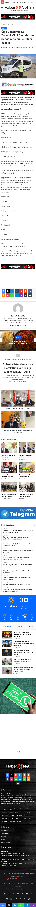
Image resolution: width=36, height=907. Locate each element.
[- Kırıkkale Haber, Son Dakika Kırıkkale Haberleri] (18, 16)
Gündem (28, 812)
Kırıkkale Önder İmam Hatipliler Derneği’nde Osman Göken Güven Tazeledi (23, 669)
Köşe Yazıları (19, 815)
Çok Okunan (7, 626)
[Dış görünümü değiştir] (30, 9)
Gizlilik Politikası (6, 831)
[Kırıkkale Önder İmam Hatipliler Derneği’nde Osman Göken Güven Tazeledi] (7, 670)
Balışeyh (22, 809)
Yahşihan (12, 821)
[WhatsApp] (12, 295)
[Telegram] (17, 295)
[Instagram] (26, 325)
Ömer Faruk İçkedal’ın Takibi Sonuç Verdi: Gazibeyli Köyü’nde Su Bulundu (23, 643)
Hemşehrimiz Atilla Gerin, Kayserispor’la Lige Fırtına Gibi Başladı (23, 652)
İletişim (28, 889)
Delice (29, 809)
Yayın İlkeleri (5, 833)
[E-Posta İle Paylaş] (25, 295)
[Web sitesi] (10, 325)
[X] (8, 291)
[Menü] (2, 9)
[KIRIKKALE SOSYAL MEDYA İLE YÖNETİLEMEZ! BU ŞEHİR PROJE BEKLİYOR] (7, 634)
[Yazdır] (30, 295)
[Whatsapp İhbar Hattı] (18, 696)
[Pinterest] (21, 291)
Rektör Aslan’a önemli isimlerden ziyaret (25, 456)
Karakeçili (5, 815)
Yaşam (19, 821)
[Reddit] (25, 291)
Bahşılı (16, 809)
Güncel (20, 626)
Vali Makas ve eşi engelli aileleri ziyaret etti (26, 495)
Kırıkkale (4, 818)
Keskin (12, 815)
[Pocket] (8, 295)
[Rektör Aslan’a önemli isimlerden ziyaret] (27, 447)
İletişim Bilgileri (5, 842)
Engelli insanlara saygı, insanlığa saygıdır (8, 495)
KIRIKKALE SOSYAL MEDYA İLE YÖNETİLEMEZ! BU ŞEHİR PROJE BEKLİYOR (23, 634)
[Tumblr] (17, 291)
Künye (3, 839)
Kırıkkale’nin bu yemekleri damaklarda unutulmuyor (18, 342)
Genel (11, 24)
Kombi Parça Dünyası (23, 880)
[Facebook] (3, 291)
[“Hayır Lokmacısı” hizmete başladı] (27, 467)
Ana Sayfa (5, 24)
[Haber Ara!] (34, 9)
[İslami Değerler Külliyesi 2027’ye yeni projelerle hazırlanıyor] (7, 661)
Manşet (11, 818)
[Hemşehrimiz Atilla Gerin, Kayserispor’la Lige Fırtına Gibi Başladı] (7, 652)
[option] (18, 340)
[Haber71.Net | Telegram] (18, 513)
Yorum (31, 626)
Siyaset (24, 818)
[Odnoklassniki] (3, 295)
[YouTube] (20, 325)
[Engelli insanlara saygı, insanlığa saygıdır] (9, 487)
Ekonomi (4, 812)
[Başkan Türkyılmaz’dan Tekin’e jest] (9, 447)
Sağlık (17, 818)
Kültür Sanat (28, 815)
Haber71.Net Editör (18, 316)
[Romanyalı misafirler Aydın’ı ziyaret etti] (9, 467)
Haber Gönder (20, 889)
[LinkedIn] (12, 291)
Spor (29, 818)
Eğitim (11, 812)
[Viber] (21, 295)
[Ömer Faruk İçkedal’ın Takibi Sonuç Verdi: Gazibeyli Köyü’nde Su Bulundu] (7, 643)
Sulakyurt (4, 821)
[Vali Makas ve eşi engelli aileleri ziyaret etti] (27, 487)
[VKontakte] (30, 291)
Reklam (3, 836)
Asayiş (4, 809)
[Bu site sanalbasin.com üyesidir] (12, 880)
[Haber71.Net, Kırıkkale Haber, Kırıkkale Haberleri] (16, 8)
